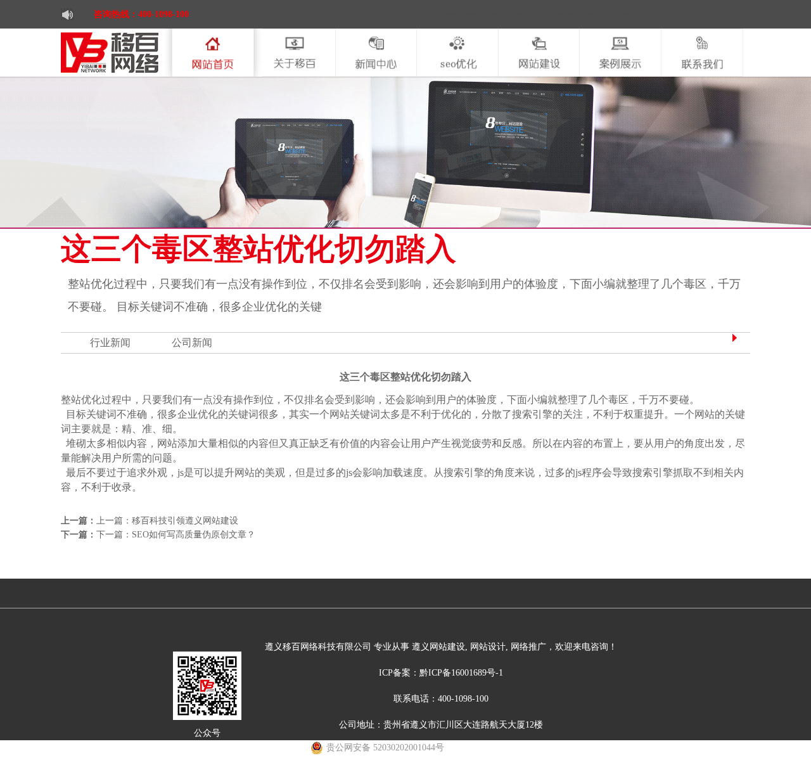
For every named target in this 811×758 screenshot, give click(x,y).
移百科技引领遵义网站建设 (185, 520)
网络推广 (527, 647)
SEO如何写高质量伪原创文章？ (193, 534)
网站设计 (487, 647)
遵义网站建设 (437, 647)
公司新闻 (192, 342)
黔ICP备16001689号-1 (461, 673)
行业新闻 (110, 342)
